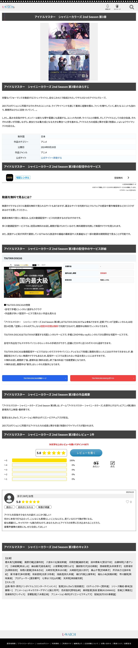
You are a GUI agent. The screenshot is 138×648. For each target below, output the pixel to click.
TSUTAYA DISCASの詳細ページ (35, 378)
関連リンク (118, 643)
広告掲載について (91, 643)
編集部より (78, 643)
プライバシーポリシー (26, 643)
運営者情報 (11, 643)
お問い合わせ (106, 643)
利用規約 (55, 643)
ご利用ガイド (67, 643)
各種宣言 (127, 643)
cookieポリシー (43, 643)
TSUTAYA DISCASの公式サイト (103, 378)
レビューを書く (86, 453)
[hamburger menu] (131, 7)
